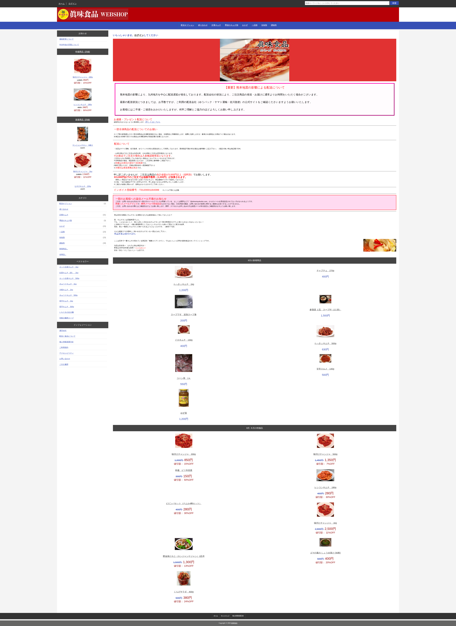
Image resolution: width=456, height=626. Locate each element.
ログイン (73, 3)
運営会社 (62, 331)
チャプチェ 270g (325, 271)
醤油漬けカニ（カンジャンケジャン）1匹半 (184, 556)
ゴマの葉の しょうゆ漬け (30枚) (325, 553)
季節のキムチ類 (231, 25)
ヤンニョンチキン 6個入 (82, 145)
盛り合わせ (203, 25)
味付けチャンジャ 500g (325, 454)
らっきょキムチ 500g (325, 343)
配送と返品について (67, 336)
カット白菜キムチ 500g (69, 278)
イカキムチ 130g (183, 340)
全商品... (62, 254)
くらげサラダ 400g (184, 592)
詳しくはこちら (152, 122)
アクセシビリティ (66, 353)
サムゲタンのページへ (124, 233)
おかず (245, 25)
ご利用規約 (63, 347)
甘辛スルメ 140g (325, 369)
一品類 (254, 25)
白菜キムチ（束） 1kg (68, 273)
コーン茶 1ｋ (184, 378)
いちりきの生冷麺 (66, 312)
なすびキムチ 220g (83, 186)
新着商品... (63, 249)
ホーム (62, 3)
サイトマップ (225, 615)
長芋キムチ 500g (66, 307)
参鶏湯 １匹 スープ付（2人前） (325, 310)
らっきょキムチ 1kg (183, 284)
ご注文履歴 (63, 364)
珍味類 (264, 25)
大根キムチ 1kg (66, 290)
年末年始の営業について (69, 45)
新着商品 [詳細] (82, 120)
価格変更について (66, 39)
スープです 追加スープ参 (184, 314)
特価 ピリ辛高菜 (183, 470)
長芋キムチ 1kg (66, 301)
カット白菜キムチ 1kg (68, 267)
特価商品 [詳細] (82, 52)
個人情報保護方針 (66, 342)
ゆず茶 (183, 413)
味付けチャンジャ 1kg (82, 171)
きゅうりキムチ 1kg (67, 284)
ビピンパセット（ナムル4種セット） (183, 503)
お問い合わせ (64, 359)
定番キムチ (216, 25)
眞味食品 (234, 623)
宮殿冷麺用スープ (66, 318)
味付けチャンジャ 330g (83, 77)
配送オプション (187, 25)
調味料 (274, 25)
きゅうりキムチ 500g (68, 295)
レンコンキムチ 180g (83, 105)
